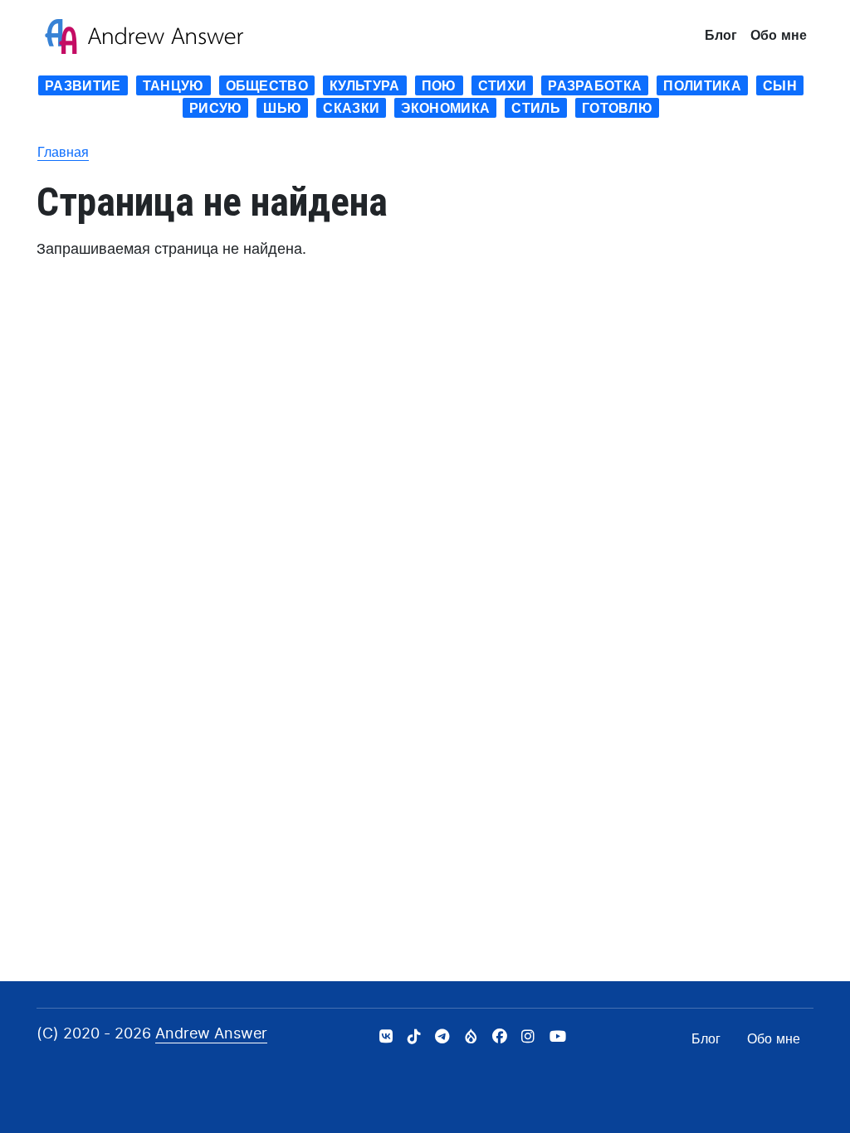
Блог (721, 35)
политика (702, 85)
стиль (535, 108)
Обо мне (778, 35)
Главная (63, 151)
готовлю (617, 108)
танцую (173, 85)
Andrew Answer (211, 1033)
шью (282, 108)
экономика (445, 108)
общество (267, 85)
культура (365, 85)
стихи (502, 85)
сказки (351, 108)
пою (439, 85)
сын (780, 85)
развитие (83, 85)
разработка (595, 85)
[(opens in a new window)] (386, 1036)
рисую (215, 108)
